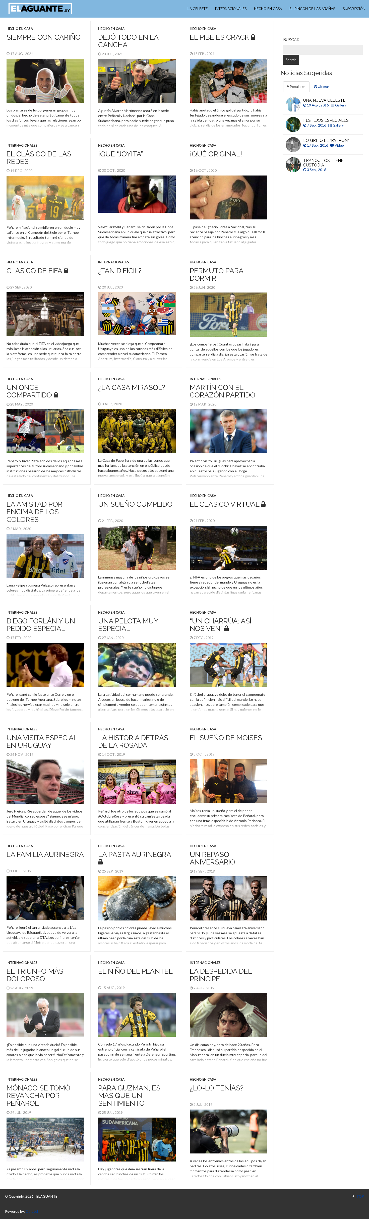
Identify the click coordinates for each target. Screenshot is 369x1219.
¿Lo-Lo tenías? (216, 1088)
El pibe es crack (219, 37)
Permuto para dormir (216, 275)
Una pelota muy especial (128, 625)
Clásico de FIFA (34, 271)
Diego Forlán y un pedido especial (41, 625)
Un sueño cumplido (135, 504)
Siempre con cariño (44, 37)
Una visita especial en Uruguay (42, 742)
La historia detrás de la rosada (133, 742)
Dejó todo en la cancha (128, 41)
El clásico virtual (224, 504)
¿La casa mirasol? (131, 387)
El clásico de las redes (39, 158)
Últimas (323, 86)
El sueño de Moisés (226, 738)
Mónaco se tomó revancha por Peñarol (38, 1096)
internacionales (231, 9)
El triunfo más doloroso (35, 975)
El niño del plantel (135, 971)
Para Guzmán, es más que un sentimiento (129, 1096)
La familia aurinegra (45, 854)
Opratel (32, 1211)
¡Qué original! (216, 154)
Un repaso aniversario (212, 858)
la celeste (198, 9)
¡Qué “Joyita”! (121, 154)
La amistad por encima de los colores (35, 512)
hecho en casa (268, 9)
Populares (297, 86)
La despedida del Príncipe (221, 975)
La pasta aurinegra (134, 854)
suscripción (354, 9)
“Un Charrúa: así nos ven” (220, 625)
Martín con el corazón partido (222, 391)
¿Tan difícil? (120, 271)
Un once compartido (29, 391)
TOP (360, 1196)
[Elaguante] (40, 8)
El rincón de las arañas (312, 9)
